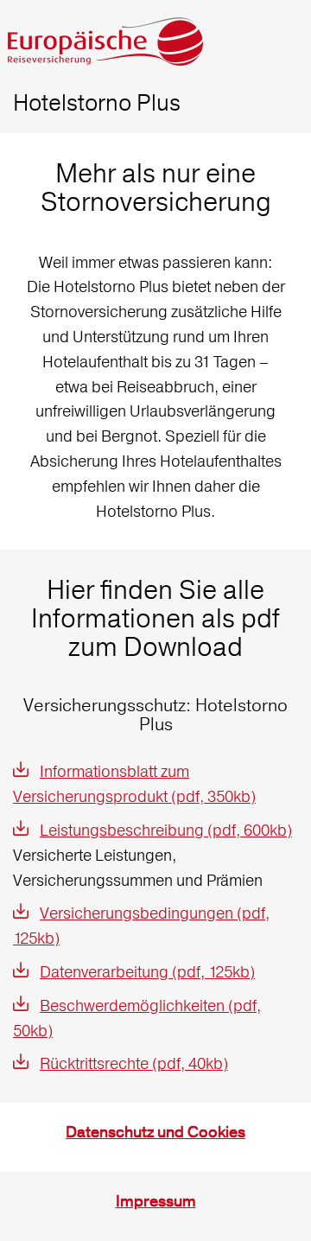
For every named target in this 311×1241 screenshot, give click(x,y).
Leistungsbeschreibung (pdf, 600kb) (166, 830)
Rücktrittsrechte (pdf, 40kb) (134, 1063)
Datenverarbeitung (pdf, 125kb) (147, 972)
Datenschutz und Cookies (155, 1132)
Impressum (156, 1202)
